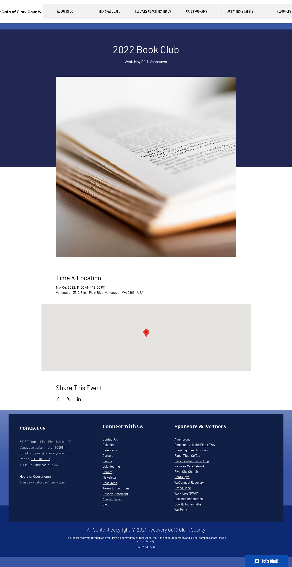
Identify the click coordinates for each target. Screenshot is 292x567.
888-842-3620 (51, 465)
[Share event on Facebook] (58, 399)
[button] (65, 11)
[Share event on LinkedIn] (79, 399)
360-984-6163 (40, 459)
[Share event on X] (68, 399)
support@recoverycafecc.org (51, 453)
